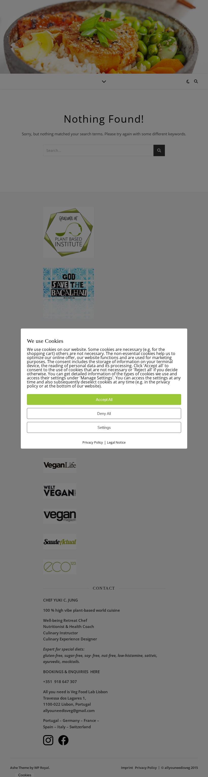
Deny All (104, 413)
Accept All (104, 399)
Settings (104, 427)
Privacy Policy (92, 442)
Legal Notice (116, 442)
